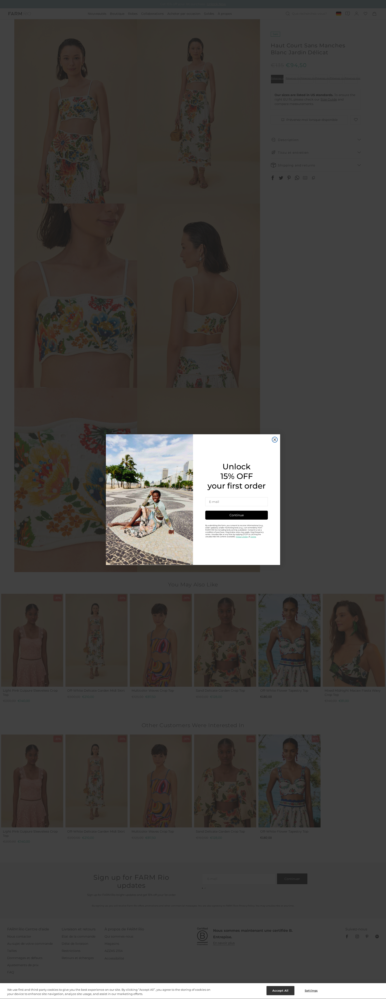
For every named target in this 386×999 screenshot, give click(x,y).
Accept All (280, 990)
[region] (193, 991)
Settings (311, 990)
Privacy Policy (242, 536)
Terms (253, 536)
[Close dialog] (274, 439)
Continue (236, 515)
